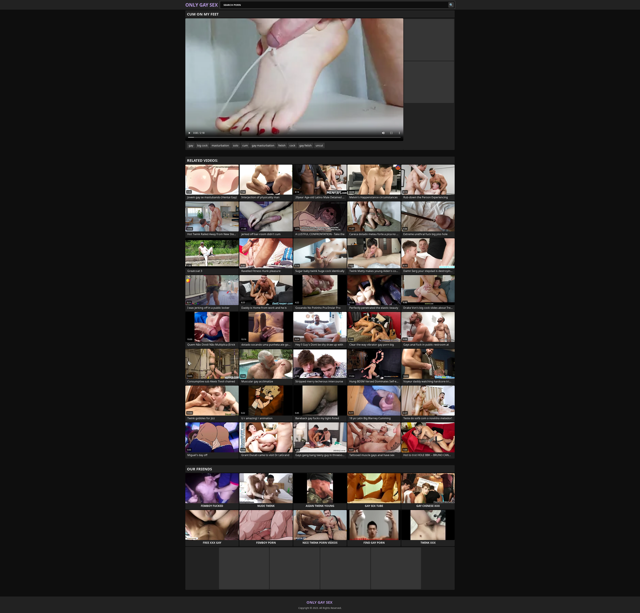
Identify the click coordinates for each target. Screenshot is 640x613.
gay (191, 145)
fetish (282, 145)
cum (245, 145)
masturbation (220, 145)
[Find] (451, 5)
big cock (202, 145)
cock (292, 145)
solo (235, 145)
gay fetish (305, 145)
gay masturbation (263, 145)
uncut (319, 145)
